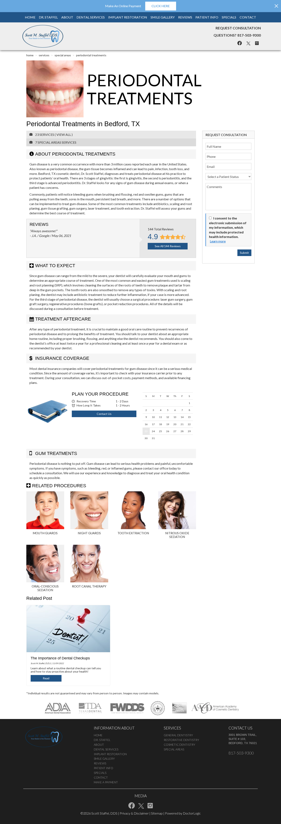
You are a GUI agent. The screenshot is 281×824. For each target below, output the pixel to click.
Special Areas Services (57, 142)
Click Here (160, 6)
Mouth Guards (45, 533)
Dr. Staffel (48, 17)
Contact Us (104, 413)
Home (30, 17)
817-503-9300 (249, 35)
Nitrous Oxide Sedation (177, 535)
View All (63, 134)
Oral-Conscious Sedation (45, 588)
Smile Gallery (163, 17)
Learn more (218, 241)
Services (44, 55)
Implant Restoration (127, 17)
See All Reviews (168, 246)
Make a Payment (106, 782)
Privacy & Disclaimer (134, 813)
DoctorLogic (192, 813)
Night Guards (89, 533)
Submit (244, 252)
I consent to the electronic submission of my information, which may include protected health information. (227, 227)
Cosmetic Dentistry (179, 744)
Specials (229, 17)
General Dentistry (178, 735)
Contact (248, 17)
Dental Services (91, 17)
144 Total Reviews (161, 229)
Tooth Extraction (133, 533)
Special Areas (63, 55)
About (67, 17)
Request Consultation (238, 28)
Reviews (185, 17)
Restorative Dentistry (181, 740)
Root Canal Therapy (89, 586)
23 (146, 431)
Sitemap (157, 813)
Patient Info (206, 17)
